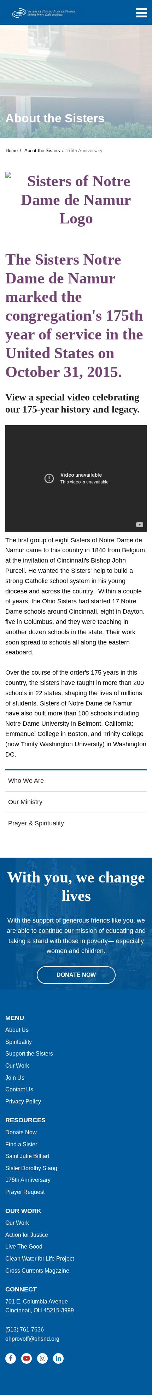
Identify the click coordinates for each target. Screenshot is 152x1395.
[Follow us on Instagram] (42, 1358)
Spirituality (18, 1042)
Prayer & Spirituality (36, 823)
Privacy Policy (23, 1101)
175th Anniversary (28, 1180)
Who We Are (26, 780)
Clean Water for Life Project (39, 1259)
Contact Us (19, 1089)
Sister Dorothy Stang (31, 1168)
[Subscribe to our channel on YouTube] (26, 1358)
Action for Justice (26, 1235)
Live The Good (23, 1247)
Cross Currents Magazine (37, 1271)
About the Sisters (42, 150)
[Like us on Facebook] (10, 1358)
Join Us (14, 1078)
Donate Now (21, 1132)
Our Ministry (25, 802)
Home (12, 150)
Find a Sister (21, 1144)
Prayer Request (25, 1192)
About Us (17, 1030)
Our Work (17, 1066)
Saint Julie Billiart (27, 1156)
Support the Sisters (29, 1054)
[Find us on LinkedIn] (58, 1358)
